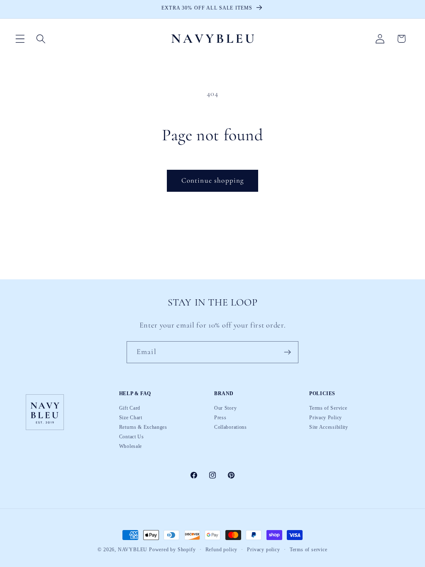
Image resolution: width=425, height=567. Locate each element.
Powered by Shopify (172, 549)
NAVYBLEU (132, 549)
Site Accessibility (328, 427)
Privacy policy (263, 549)
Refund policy (221, 549)
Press (220, 417)
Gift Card (129, 408)
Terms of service (308, 549)
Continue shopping (212, 180)
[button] (20, 38)
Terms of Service (328, 408)
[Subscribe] (287, 352)
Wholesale (130, 446)
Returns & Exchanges (143, 427)
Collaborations (230, 427)
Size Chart (130, 417)
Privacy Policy (325, 417)
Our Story (225, 408)
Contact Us (131, 437)
